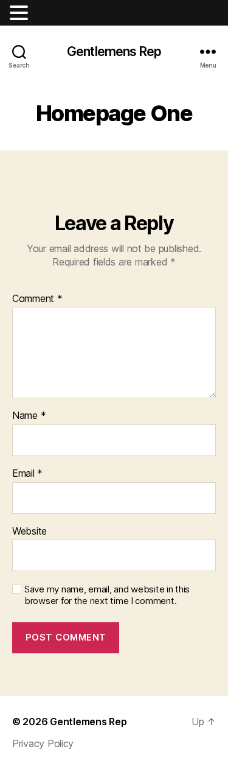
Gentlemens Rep (114, 51)
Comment (37, 298)
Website (29, 531)
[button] (21, 12)
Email (27, 473)
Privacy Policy (43, 743)
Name (29, 415)
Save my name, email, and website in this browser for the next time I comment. (107, 595)
